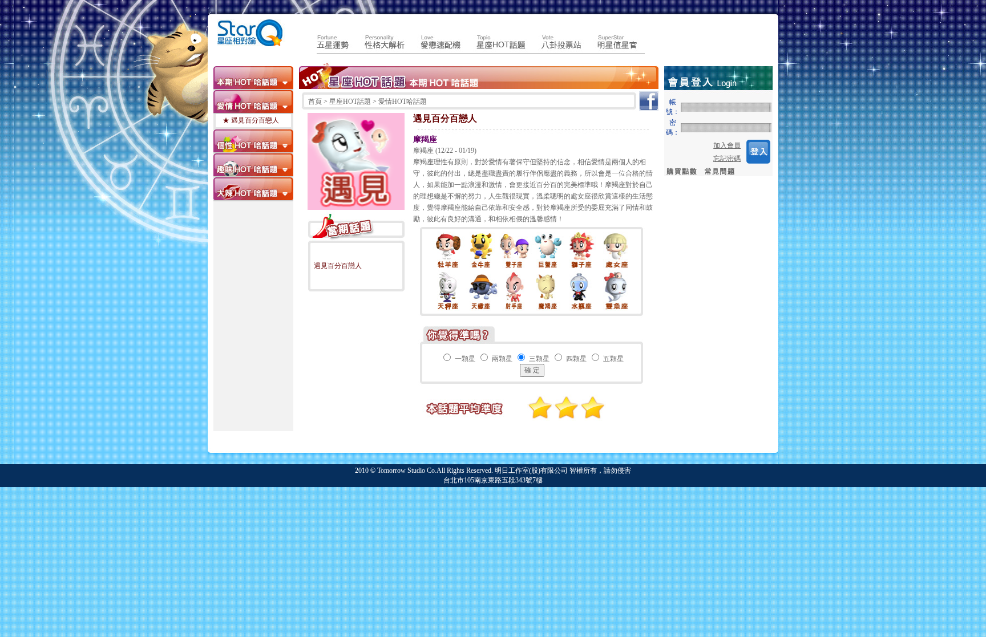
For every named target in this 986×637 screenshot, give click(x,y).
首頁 (316, 102)
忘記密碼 (727, 159)
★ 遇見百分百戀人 (251, 120)
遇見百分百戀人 (338, 266)
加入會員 (727, 145)
